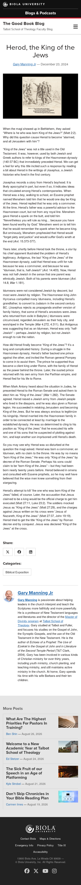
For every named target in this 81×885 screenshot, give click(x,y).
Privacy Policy (45, 845)
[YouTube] (45, 870)
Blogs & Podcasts (40, 13)
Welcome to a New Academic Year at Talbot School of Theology (27, 748)
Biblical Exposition (17, 572)
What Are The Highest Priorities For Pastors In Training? (26, 723)
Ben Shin (11, 734)
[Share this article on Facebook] (19, 552)
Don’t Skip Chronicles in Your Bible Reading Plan (27, 796)
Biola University (27, 4)
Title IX (62, 845)
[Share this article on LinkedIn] (31, 552)
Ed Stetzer (12, 759)
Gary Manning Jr (24, 64)
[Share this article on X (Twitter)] (8, 552)
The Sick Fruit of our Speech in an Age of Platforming (24, 773)
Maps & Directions (50, 838)
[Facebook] (26, 870)
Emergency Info (24, 845)
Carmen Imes (14, 804)
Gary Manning (27, 600)
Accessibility (40, 852)
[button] (75, 26)
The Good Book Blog (23, 23)
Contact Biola (28, 838)
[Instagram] (54, 870)
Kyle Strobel (13, 784)
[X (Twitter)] (36, 870)
